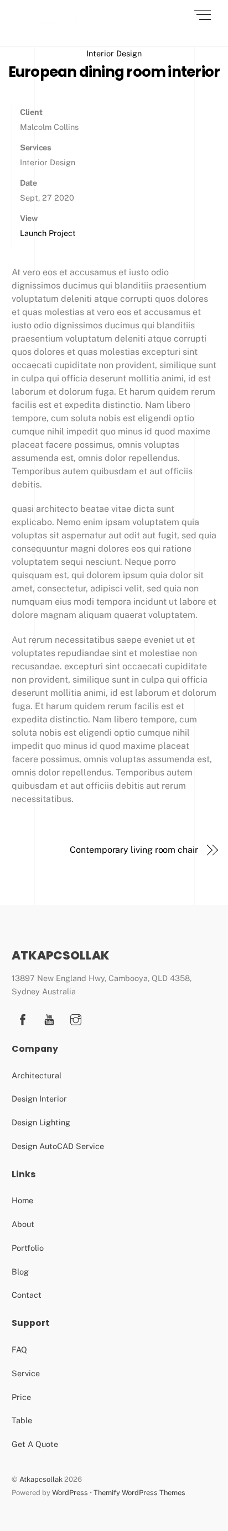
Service (26, 1373)
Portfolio (28, 1247)
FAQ (19, 1349)
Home (22, 1200)
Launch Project (48, 233)
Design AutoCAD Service (58, 1146)
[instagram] (76, 1018)
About (23, 1224)
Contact (27, 1294)
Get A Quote (35, 1444)
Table (22, 1420)
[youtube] (49, 1018)
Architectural (36, 1075)
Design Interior (39, 1098)
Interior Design (114, 53)
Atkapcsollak (41, 1479)
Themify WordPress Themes (139, 1492)
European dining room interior (114, 72)
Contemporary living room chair (134, 850)
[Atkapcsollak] (53, 26)
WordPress (70, 1492)
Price (21, 1397)
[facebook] (23, 1018)
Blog (20, 1271)
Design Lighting (41, 1122)
